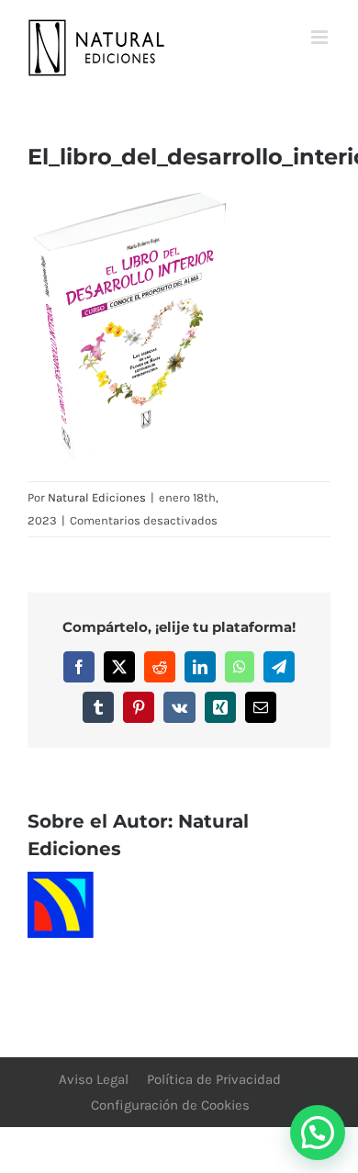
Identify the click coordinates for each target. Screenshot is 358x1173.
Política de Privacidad (214, 1079)
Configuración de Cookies (170, 1105)
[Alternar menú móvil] (320, 37)
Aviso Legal (94, 1079)
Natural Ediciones (97, 497)
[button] (317, 1132)
